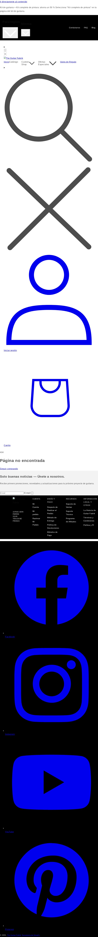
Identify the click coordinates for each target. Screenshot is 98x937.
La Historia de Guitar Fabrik (89, 512)
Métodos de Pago (52, 533)
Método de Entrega (52, 519)
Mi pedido (36, 512)
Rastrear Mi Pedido (36, 521)
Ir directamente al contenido (13, 2)
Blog (93, 28)
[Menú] (5, 51)
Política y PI (88, 525)
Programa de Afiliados (71, 520)
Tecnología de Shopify (31, 935)
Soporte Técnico (69, 512)
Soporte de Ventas (71, 505)
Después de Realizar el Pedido (52, 510)
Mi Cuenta (36, 505)
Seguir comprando (9, 469)
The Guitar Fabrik (14, 935)
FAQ (86, 28)
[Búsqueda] (49, 159)
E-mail (27, 493)
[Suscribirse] (32, 493)
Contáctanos (74, 28)
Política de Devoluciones (53, 526)
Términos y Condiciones (88, 519)
